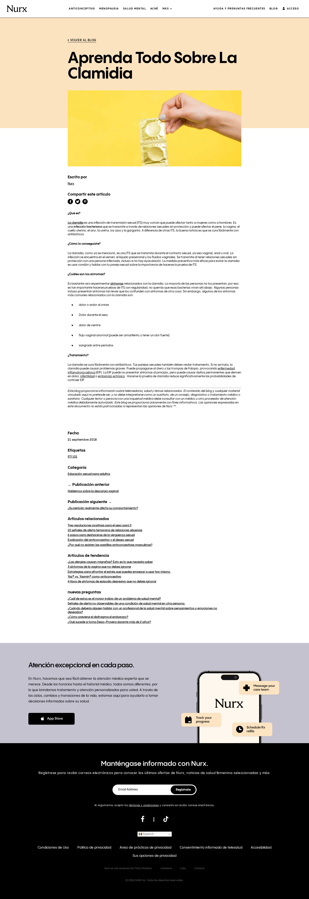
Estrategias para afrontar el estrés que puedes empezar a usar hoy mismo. (119, 571)
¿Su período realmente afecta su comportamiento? (103, 508)
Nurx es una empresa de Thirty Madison (128, 868)
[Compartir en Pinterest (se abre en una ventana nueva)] (85, 201)
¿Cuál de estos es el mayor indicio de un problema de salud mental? (114, 598)
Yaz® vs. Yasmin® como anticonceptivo (94, 576)
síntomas (116, 283)
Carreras (199, 868)
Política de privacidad (94, 847)
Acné (154, 8)
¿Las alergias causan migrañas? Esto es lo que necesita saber (110, 562)
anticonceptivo (82, 8)
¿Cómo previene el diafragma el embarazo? (98, 617)
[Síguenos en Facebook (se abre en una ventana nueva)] (142, 820)
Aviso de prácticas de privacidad (145, 847)
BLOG (273, 8)
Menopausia (109, 8)
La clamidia (75, 222)
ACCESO (293, 8)
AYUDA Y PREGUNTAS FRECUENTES (239, 8)
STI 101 (72, 456)
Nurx (71, 183)
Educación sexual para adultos (89, 474)
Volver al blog (83, 40)
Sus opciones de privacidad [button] (154, 856)
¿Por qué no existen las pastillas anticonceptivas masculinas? (110, 545)
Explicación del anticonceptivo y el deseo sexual (101, 540)
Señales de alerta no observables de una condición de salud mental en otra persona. (126, 603)
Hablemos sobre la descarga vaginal (93, 491)
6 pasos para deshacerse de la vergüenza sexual (101, 535)
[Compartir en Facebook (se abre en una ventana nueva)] (70, 201)
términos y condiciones (144, 805)
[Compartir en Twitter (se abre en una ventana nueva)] (77, 201)
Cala (183, 868)
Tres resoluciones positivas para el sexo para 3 (99, 525)
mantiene (166, 868)
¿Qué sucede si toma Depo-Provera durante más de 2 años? (109, 622)
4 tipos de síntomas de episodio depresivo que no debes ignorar (112, 581)
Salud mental (134, 8)
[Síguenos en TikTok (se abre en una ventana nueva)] (165, 820)
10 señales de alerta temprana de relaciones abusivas (105, 530)
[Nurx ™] (17, 8)
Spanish (148, 834)
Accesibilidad (261, 847)
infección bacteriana (88, 226)
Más (165, 8)
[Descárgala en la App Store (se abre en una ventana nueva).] (51, 719)
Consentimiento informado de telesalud (211, 847)
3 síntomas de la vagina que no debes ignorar (99, 566)
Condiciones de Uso (53, 847)
